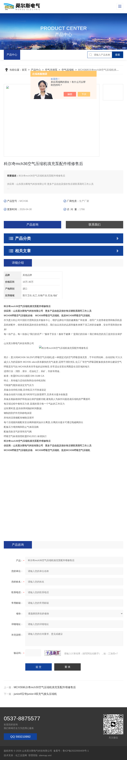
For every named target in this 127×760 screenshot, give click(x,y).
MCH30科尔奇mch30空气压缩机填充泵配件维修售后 (45, 687)
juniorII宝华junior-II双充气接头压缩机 (35, 693)
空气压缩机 (68, 69)
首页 (24, 69)
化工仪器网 (21, 755)
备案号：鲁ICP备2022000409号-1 (71, 750)
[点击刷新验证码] (52, 653)
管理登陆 (33, 755)
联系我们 (95, 224)
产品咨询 (32, 224)
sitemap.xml (45, 755)
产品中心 (12, 54)
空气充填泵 (51, 69)
